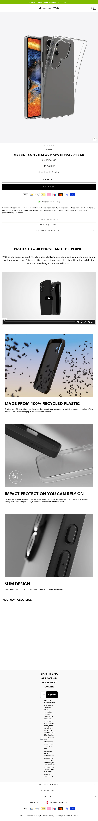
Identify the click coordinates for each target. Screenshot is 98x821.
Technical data (49, 225)
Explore (48, 796)
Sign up (51, 695)
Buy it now (49, 187)
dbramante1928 (48, 790)
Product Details (49, 220)
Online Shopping (48, 785)
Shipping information (49, 230)
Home (48, 150)
